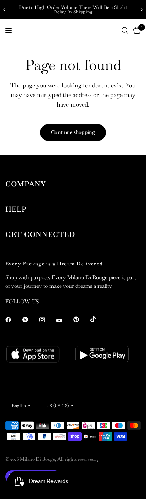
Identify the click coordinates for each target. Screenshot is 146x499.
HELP (16, 209)
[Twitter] (30, 319)
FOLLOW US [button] (22, 301)
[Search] (125, 30)
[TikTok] (98, 319)
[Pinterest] (81, 319)
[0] (136, 30)
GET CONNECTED (40, 234)
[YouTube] (64, 320)
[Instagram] (47, 319)
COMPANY (25, 184)
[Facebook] (13, 319)
